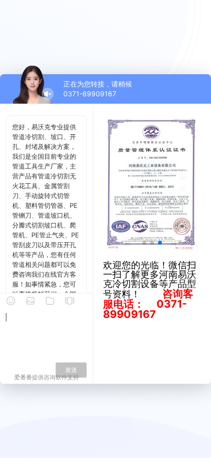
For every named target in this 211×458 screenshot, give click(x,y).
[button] (144, 243)
